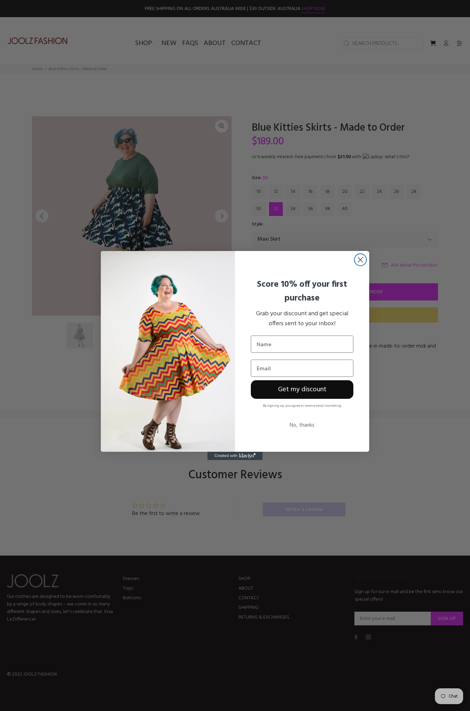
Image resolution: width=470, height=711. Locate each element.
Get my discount (302, 389)
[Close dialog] (360, 260)
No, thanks (302, 425)
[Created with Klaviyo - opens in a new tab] (235, 456)
